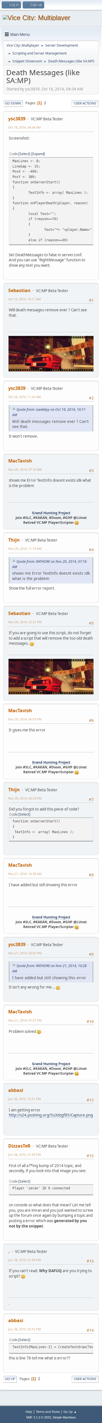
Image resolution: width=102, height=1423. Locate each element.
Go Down (13, 103)
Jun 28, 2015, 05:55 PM (24, 1329)
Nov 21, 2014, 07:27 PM (25, 1020)
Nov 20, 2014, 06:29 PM (25, 798)
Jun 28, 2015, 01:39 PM (24, 1154)
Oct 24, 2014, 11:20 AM (24, 397)
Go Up (10, 1379)
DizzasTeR (19, 1146)
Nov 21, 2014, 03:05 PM (25, 953)
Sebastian (19, 290)
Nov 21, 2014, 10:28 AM (25, 874)
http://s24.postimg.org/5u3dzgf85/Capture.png (51, 1115)
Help (29, 1411)
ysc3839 (17, 119)
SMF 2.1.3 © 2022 (38, 1417)
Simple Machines (64, 1417)
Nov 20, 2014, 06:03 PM (25, 719)
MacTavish (20, 461)
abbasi (15, 1090)
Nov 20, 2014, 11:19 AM (25, 548)
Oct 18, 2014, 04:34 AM (24, 127)
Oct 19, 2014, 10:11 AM (24, 299)
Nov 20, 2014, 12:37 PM (25, 622)
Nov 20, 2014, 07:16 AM (25, 469)
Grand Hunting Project (51, 512)
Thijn (14, 540)
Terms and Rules (48, 1411)
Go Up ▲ (70, 1411)
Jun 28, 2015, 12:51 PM (24, 1099)
